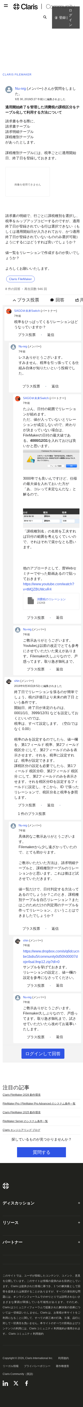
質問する (41, 1152)
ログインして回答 (43, 1053)
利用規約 (63, 1358)
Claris (6, 1186)
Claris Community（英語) (18, 1374)
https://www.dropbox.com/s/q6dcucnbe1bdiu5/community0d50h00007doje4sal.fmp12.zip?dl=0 (51, 956)
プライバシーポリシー (37, 1366)
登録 (62, 17)
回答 (60, 299)
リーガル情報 (11, 1366)
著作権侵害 (62, 1366)
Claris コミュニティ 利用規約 (26, 1333)
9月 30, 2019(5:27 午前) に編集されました (40, 99)
